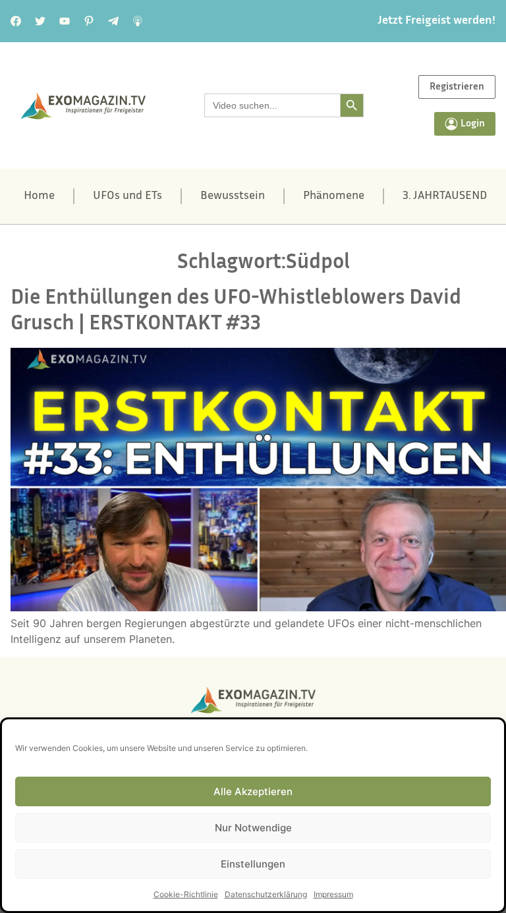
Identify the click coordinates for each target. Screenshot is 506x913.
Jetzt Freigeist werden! (436, 21)
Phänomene (333, 196)
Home (39, 196)
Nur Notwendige (253, 827)
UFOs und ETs (127, 196)
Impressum (333, 894)
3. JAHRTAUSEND (445, 196)
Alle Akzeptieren (253, 791)
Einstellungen (253, 864)
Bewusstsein (232, 196)
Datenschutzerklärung (266, 894)
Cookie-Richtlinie (186, 894)
